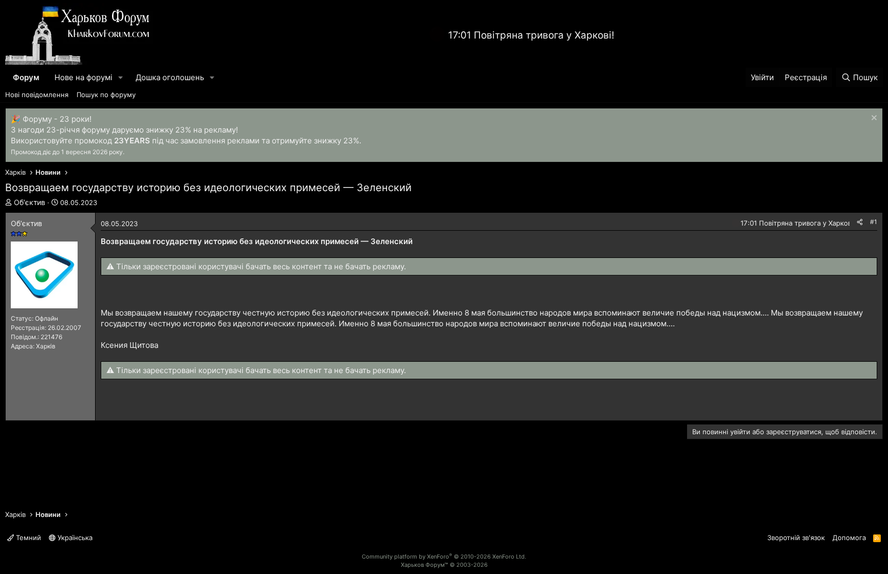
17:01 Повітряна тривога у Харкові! (531, 35)
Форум (26, 77)
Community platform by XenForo (444, 556)
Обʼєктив (29, 202)
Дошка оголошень (170, 77)
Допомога (849, 537)
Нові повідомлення (36, 94)
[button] (121, 77)
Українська (73, 537)
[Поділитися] (859, 222)
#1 (873, 222)
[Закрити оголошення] (872, 119)
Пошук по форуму (106, 94)
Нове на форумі (83, 77)
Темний (27, 537)
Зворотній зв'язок (796, 537)
